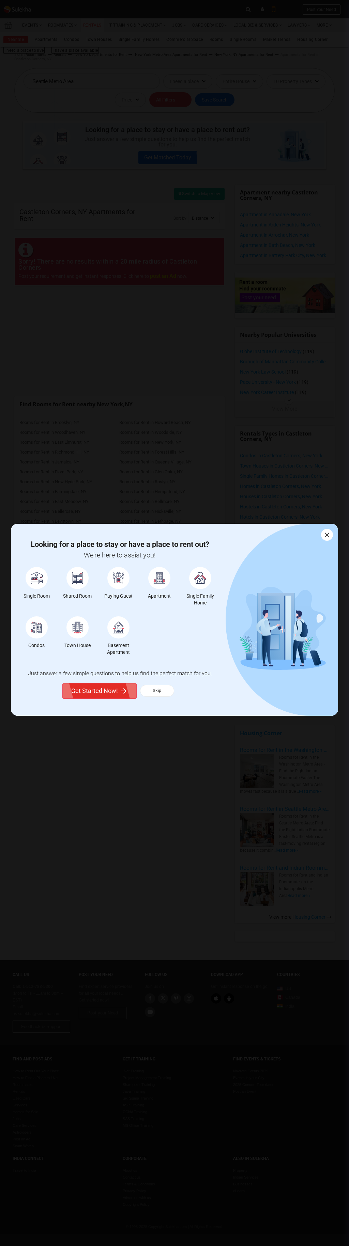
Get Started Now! (94, 690)
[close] (327, 535)
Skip (157, 690)
